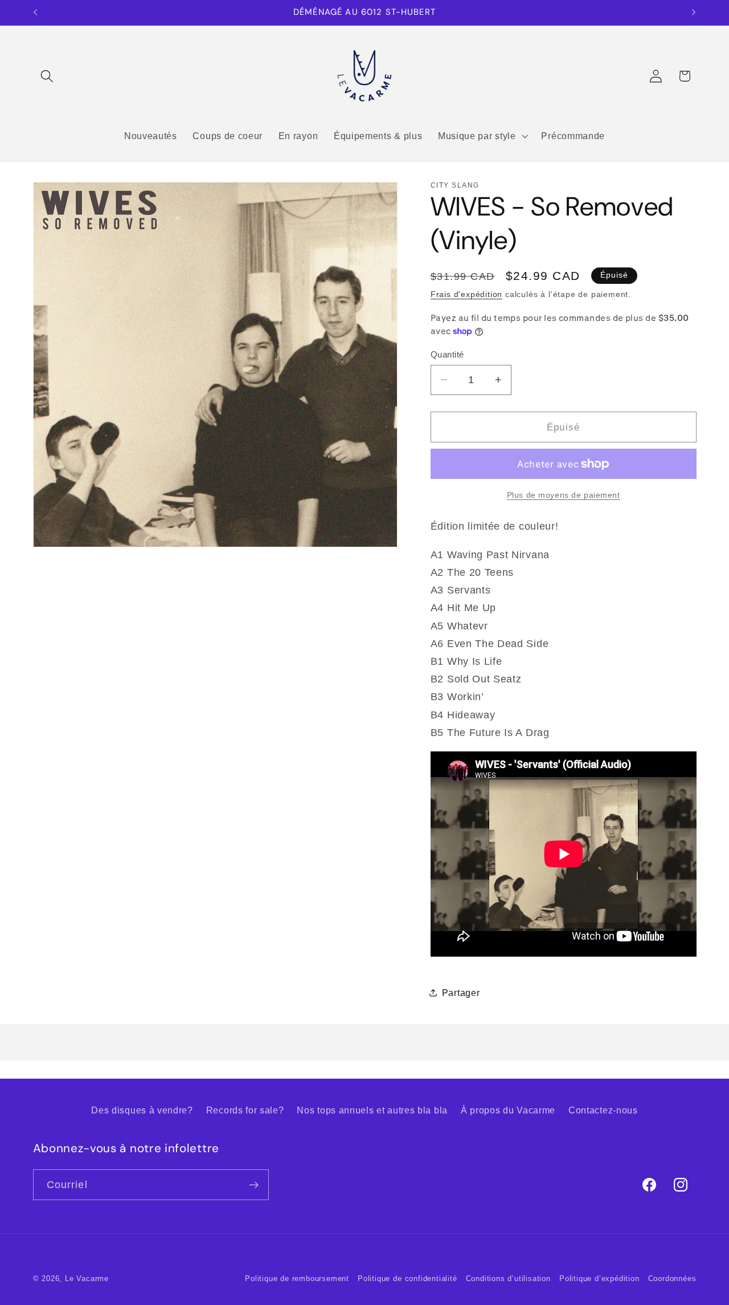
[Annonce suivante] (693, 12)
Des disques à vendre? (142, 1110)
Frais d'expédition (467, 294)
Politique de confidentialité (407, 1279)
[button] (47, 76)
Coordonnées (672, 1279)
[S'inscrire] (253, 1184)
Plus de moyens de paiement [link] (563, 494)
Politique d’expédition (599, 1279)
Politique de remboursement (297, 1279)
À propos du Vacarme (508, 1110)
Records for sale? (245, 1110)
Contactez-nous (603, 1110)
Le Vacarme (87, 1279)
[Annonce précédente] (35, 12)
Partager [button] (461, 992)
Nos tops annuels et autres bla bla (372, 1110)
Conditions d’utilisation (508, 1279)
